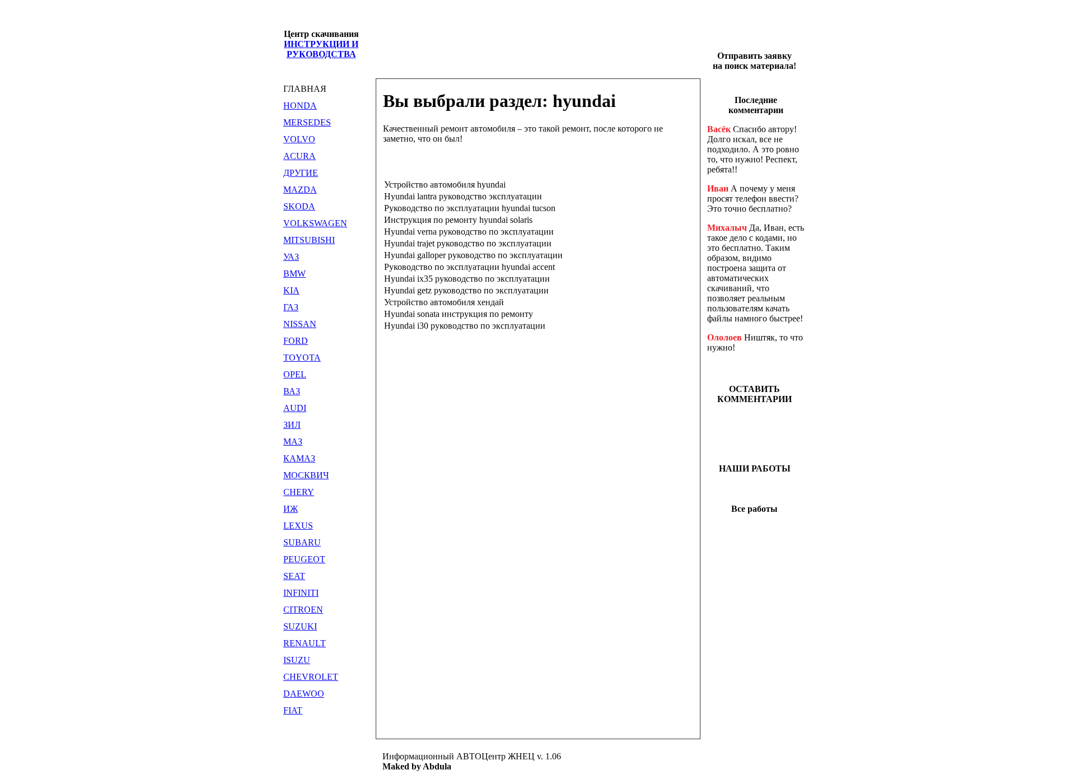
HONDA (300, 105)
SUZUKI (300, 626)
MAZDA (300, 189)
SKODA (299, 206)
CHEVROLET (310, 677)
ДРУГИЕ (300, 173)
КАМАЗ (299, 458)
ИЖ (290, 509)
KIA (291, 290)
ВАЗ (291, 391)
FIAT (292, 710)
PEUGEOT (304, 559)
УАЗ (291, 257)
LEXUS (298, 525)
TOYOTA (302, 357)
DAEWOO (303, 693)
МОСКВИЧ (306, 475)
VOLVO (299, 139)
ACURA (299, 156)
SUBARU (302, 542)
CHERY (298, 492)
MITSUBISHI (309, 240)
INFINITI (301, 593)
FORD (295, 341)
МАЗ (292, 441)
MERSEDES (307, 122)
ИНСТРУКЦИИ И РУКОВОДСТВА (321, 49)
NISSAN (299, 324)
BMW (294, 273)
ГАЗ (290, 307)
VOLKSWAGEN (315, 223)
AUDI (294, 408)
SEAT (294, 576)
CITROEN (303, 609)
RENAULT (304, 643)
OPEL (294, 374)
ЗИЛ (292, 425)
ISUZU (296, 660)
